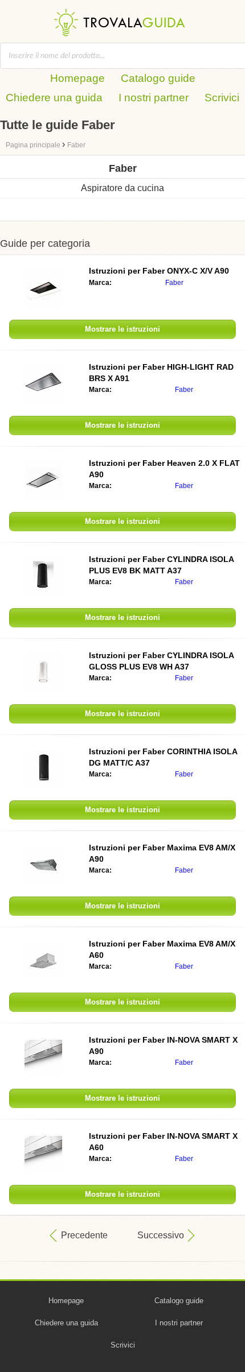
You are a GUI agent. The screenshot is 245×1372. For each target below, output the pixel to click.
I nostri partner (154, 98)
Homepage (77, 78)
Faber (174, 283)
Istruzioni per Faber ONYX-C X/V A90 (159, 270)
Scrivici (222, 98)
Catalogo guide (158, 78)
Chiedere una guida (54, 98)
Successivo (160, 1235)
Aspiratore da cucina (122, 188)
